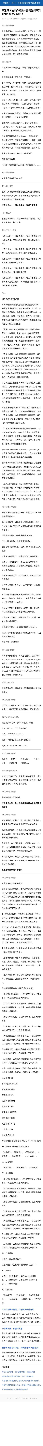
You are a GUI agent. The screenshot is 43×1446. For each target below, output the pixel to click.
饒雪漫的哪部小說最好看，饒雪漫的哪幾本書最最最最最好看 (21, 1385)
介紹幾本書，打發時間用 (12, 1328)
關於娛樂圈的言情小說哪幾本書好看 (15, 1389)
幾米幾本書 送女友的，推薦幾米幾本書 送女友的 (21, 1348)
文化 (13, 3)
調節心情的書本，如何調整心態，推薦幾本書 (18, 1372)
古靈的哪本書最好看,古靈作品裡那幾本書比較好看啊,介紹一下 (21, 1381)
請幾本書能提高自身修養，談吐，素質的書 (17, 1376)
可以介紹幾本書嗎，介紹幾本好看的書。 (19, 1309)
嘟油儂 (5, 3)
